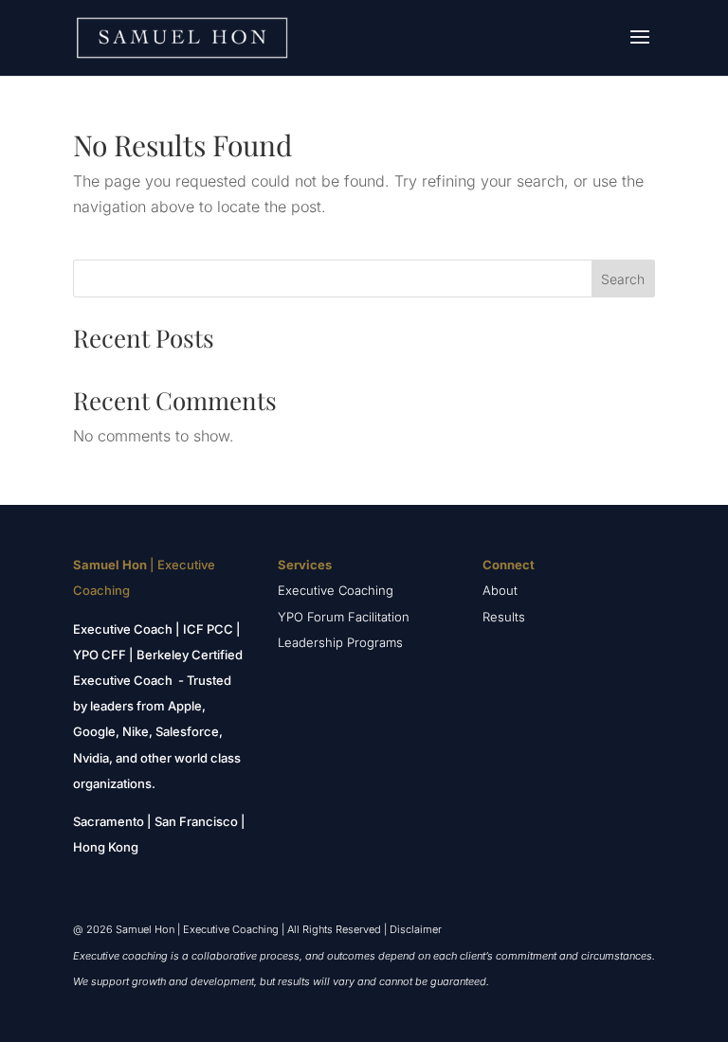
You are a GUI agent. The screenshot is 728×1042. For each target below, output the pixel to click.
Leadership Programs (340, 642)
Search (623, 279)
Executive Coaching (335, 590)
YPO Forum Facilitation (344, 616)
